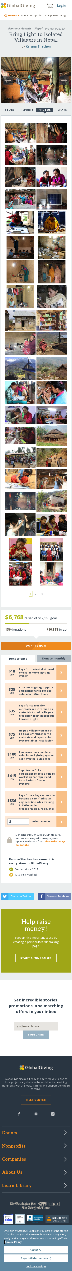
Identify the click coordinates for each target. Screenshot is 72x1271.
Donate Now (36, 645)
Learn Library (17, 1185)
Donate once (18, 658)
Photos (45, 109)
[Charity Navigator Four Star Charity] (9, 1219)
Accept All (36, 1249)
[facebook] (19, 1114)
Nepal (38, 28)
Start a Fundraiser (35, 958)
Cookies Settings (36, 1266)
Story (10, 109)
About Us (12, 1172)
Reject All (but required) (36, 1258)
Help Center (36, 1100)
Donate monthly (53, 658)
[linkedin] (53, 1114)
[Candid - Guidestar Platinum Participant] (21, 1219)
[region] (36, 1248)
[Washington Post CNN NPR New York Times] (36, 1206)
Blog (63, 15)
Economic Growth (19, 28)
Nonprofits (36, 15)
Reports (27, 109)
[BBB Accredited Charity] (36, 1219)
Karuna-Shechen (38, 46)
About (24, 15)
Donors (9, 1133)
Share (62, 109)
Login (61, 5)
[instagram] (36, 1114)
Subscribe (36, 1034)
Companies (51, 15)
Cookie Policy (13, 1242)
